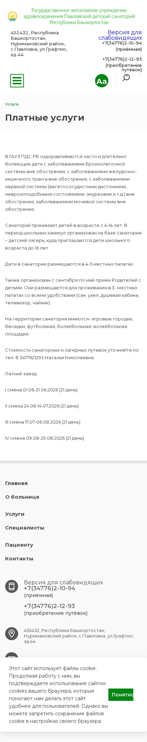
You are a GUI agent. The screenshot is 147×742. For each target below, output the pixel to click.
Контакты (19, 558)
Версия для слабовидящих (120, 35)
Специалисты (24, 527)
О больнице (22, 497)
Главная (16, 483)
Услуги (15, 514)
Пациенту (19, 545)
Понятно (122, 695)
